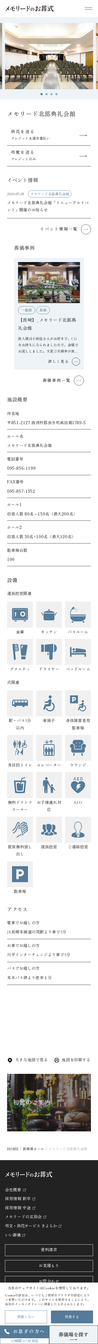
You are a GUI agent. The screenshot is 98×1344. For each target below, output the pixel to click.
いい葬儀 (13, 1235)
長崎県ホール (33, 1148)
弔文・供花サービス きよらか (31, 1226)
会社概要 (13, 1190)
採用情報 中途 (18, 1208)
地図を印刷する (76, 1060)
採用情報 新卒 (18, 1198)
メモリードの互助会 (23, 1217)
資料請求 (49, 1249)
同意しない (26, 1317)
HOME (13, 1148)
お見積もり (49, 1265)
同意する (72, 1317)
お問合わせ (49, 1281)
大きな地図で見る (31, 1060)
